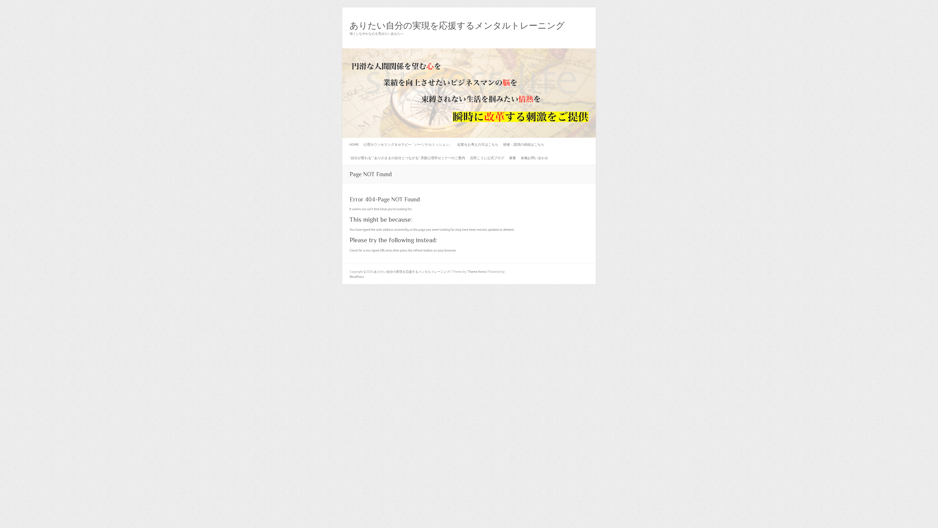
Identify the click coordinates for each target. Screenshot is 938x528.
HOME (354, 144)
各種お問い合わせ (534, 158)
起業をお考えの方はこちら (477, 144)
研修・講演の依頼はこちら (523, 144)
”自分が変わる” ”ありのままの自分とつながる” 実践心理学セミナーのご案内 (407, 158)
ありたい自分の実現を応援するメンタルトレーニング (457, 26)
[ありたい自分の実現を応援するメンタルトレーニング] (469, 51)
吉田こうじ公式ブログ (487, 158)
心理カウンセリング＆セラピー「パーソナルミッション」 (407, 144)
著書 (512, 158)
